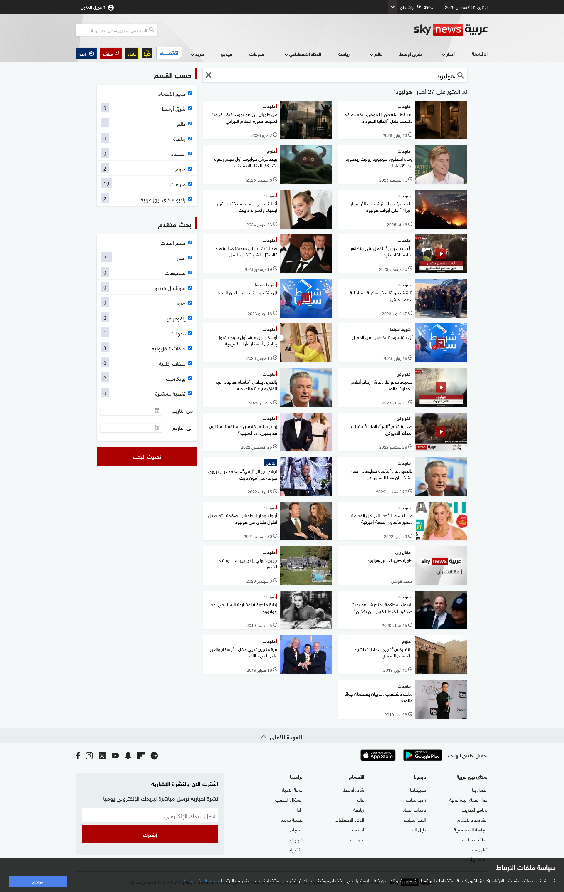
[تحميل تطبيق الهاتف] (400, 755)
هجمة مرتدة (292, 819)
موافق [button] (37, 881)
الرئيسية (480, 53)
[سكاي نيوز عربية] (451, 30)
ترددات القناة (414, 809)
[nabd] (154, 755)
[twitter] (102, 755)
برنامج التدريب (475, 809)
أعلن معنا (479, 849)
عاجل (132, 53)
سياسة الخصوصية (471, 829)
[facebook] (78, 755)
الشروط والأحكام (472, 819)
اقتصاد (357, 829)
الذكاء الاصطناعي (305, 53)
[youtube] (115, 755)
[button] (111, 53)
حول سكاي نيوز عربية (468, 799)
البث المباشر (415, 819)
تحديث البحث (147, 456)
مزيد (199, 53)
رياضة (344, 53)
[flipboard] (141, 755)
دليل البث (417, 829)
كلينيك (296, 839)
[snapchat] (128, 755)
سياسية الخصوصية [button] (201, 880)
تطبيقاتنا (418, 789)
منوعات (256, 53)
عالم (378, 53)
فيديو (226, 53)
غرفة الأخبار (292, 789)
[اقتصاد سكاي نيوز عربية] (168, 53)
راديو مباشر (416, 799)
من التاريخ (182, 410)
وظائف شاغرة (475, 839)
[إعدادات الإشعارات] (147, 53)
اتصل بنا (480, 789)
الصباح (296, 829)
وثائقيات (295, 849)
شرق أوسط (411, 53)
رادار (299, 809)
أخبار (450, 53)
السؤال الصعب (289, 799)
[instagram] (89, 755)
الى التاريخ (182, 428)
